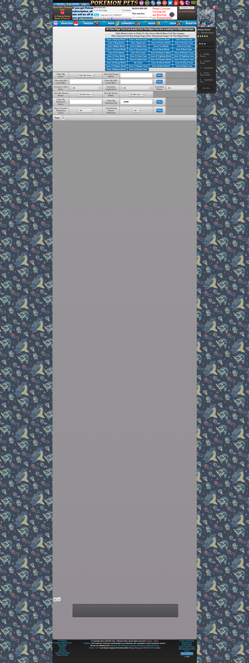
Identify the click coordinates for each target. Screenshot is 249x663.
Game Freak (154, 645)
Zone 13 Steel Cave (138, 59)
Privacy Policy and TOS (138, 648)
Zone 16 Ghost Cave (184, 63)
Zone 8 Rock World (160, 49)
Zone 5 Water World (116, 46)
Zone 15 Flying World (116, 63)
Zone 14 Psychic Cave (184, 59)
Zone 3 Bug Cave (138, 43)
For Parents (62, 641)
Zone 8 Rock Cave (184, 49)
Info (84, 4)
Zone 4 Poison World (160, 43)
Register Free (187, 643)
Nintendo (113, 645)
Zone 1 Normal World (116, 39)
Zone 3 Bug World (116, 43)
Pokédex (62, 647)
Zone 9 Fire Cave (138, 53)
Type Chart (62, 651)
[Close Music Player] (214, 8)
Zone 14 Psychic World (161, 59)
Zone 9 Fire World (116, 53)
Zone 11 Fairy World (116, 56)
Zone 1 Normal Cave (138, 39)
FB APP (151, 648)
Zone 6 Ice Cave (184, 46)
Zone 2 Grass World (161, 39)
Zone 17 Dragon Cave (138, 66)
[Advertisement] (124, 13)
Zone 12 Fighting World (160, 56)
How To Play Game (62, 653)
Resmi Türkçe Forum (187, 647)
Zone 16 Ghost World (160, 63)
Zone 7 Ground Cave (138, 49)
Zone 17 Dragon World (116, 66)
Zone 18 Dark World (161, 66)
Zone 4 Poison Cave (184, 43)
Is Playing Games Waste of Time (62, 17)
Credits (158, 648)
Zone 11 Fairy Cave (138, 56)
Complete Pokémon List (62, 643)
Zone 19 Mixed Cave (138, 69)
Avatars (62, 649)
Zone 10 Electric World (161, 53)
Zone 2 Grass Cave (184, 39)
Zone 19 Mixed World (116, 69)
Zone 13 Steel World (116, 59)
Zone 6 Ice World (160, 46)
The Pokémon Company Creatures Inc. (132, 645)
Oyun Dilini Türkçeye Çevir (62, 8)
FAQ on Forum (62, 655)
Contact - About (152, 641)
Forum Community (187, 641)
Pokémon (87, 643)
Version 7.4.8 (187, 8)
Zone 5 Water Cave (138, 46)
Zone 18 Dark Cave (184, 66)
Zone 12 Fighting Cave (184, 56)
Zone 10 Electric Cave (184, 53)
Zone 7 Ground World (116, 49)
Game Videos (187, 645)
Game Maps (62, 645)
